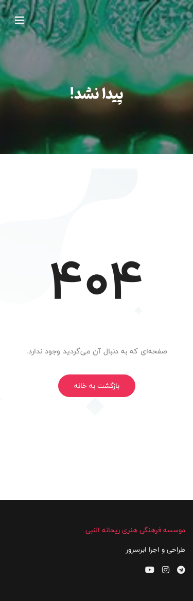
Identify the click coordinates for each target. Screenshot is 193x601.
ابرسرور (136, 549)
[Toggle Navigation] (19, 20)
